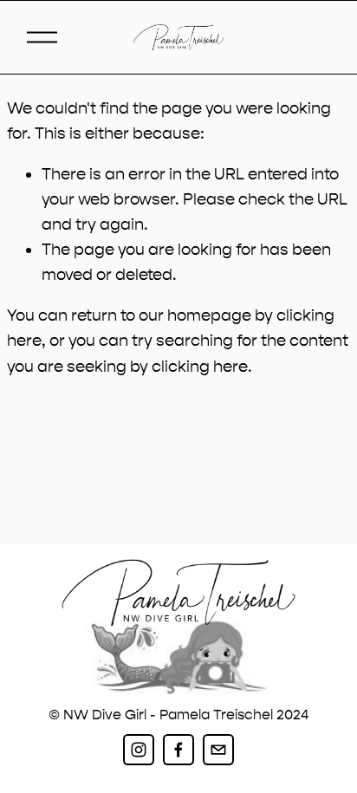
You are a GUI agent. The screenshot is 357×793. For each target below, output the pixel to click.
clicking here (200, 366)
